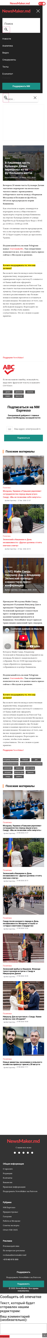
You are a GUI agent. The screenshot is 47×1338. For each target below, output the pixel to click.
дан (36, 759)
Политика (6, 488)
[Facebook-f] (15, 1153)
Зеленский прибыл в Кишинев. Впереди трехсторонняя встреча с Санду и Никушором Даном (21, 971)
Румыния (30, 772)
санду (8, 776)
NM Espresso (9, 1207)
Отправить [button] (5, 1336)
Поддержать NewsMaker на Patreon (20, 1191)
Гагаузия (7, 1216)
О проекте (8, 1169)
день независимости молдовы (31, 764)
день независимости (10, 764)
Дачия (8, 392)
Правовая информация (14, 1187)
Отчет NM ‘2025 (10, 1230)
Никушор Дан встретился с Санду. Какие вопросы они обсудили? (22, 1018)
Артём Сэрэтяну (10, 500)
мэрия (8, 396)
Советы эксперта (11, 1225)
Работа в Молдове (11, 1221)
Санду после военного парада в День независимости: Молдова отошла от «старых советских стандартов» (21, 923)
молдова (8, 772)
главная (25, 759)
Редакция (7, 1173)
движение (19, 392)
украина (19, 776)
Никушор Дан (19, 772)
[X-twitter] (19, 1153)
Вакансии (7, 1182)
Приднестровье (10, 1212)
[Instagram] (23, 1153)
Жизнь (7, 158)
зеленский (7, 768)
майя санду (30, 768)
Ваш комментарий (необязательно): (15, 1318)
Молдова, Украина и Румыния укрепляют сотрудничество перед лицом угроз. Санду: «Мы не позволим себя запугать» (22, 494)
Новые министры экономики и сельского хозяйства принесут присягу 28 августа (22, 1063)
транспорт (19, 396)
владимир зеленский (10, 759)
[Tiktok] (28, 1153)
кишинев (30, 392)
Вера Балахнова (11, 177)
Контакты (7, 1178)
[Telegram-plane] (32, 1153)
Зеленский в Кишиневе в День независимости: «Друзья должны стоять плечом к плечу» (22, 542)
